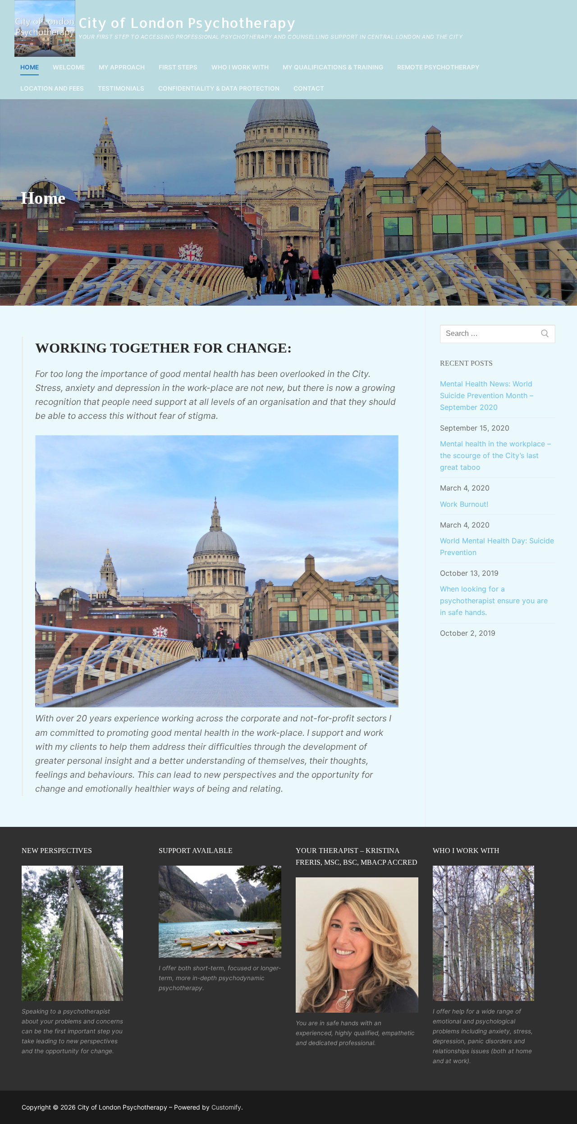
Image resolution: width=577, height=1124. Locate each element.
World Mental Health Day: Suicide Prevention (497, 546)
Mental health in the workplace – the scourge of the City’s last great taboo (495, 455)
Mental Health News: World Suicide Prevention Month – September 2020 (486, 395)
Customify (226, 1107)
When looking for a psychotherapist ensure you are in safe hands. (494, 600)
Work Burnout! (464, 504)
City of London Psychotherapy (186, 23)
